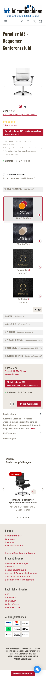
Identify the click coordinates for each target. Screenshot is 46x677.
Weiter (38, 310)
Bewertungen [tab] (9, 438)
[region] (23, 85)
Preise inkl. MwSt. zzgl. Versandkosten (20, 114)
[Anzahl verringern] (7, 404)
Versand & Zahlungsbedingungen (21, 573)
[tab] (22, 421)
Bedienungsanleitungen (16, 563)
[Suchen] (22, 21)
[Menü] (6, 21)
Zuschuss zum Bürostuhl (17, 576)
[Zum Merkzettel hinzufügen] (33, 491)
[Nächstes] (41, 85)
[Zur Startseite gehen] (23, 11)
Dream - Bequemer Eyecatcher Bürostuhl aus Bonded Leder (23, 501)
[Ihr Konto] (34, 21)
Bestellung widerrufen (23, 673)
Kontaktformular (13, 536)
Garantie (9, 567)
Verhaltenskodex (13, 607)
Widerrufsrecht (12, 604)
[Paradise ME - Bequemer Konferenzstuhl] (23, 82)
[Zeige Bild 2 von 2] (25, 107)
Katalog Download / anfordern (20, 553)
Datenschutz (11, 597)
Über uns (9, 542)
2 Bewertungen (10, 125)
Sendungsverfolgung (15, 570)
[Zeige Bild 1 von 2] (21, 107)
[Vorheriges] (4, 85)
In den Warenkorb (29, 404)
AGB (7, 594)
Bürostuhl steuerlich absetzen (20, 580)
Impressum (10, 601)
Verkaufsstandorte (14, 545)
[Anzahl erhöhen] (13, 404)
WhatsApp (10, 539)
